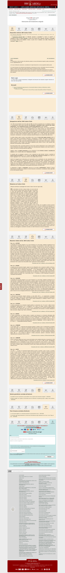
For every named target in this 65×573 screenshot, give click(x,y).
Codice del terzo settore (24, 517)
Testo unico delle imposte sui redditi (46, 530)
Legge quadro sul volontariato (45, 493)
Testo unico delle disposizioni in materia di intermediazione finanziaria (47, 521)
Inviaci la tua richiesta (17, 465)
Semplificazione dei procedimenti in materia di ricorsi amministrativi (47, 489)
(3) (15, 40)
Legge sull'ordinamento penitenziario (46, 500)
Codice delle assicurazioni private (25, 500)
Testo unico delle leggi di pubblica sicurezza (47, 515)
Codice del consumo (23, 498)
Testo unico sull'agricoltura (44, 524)
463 (17, 41)
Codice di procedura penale (24, 489)
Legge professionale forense (44, 475)
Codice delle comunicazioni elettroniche (27, 508)
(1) (42, 36)
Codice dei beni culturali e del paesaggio (27, 501)
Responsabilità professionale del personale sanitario (45, 483)
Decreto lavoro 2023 (23, 526)
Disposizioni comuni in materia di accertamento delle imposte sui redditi (46, 535)
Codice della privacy (23, 497)
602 (24, 36)
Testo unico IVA (42, 533)
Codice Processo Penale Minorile (25, 493)
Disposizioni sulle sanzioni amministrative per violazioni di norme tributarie (47, 543)
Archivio (44, 566)
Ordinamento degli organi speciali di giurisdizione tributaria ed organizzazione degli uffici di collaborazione (47, 545)
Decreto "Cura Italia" (23, 532)
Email (10, 435)
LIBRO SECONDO (25, 12)
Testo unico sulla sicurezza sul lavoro (46, 523)
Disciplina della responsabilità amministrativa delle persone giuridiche (46, 491)
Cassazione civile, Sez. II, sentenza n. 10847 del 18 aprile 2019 (43, 301)
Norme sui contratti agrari (44, 481)
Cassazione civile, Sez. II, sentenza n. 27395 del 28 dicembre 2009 (43, 335)
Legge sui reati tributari (43, 503)
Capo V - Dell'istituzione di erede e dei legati (43, 34)
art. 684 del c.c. (43, 223)
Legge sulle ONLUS (42, 494)
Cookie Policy (37, 566)
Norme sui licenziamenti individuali (25, 554)
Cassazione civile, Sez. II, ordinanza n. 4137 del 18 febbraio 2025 (43, 263)
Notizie (39, 30)
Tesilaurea (46, 30)
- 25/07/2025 (27, 413)
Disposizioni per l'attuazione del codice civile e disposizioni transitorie (28, 481)
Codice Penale (24, 9)
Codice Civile (10, 9)
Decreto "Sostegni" (22, 529)
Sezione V (22, 13)
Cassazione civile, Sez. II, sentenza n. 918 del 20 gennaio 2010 (43, 322)
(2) (52, 36)
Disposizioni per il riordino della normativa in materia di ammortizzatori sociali (27, 553)
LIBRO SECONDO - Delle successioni (21, 34)
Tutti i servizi (53, 9)
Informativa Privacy (32, 566)
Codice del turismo (22, 505)
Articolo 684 (34, 13)
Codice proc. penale (31, 9)
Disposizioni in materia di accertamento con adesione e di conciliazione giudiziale (47, 541)
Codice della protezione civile (25, 519)
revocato (25, 38)
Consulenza (53, 30)
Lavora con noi (32, 567)
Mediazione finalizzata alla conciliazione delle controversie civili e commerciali (46, 498)
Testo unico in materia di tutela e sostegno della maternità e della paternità (47, 505)
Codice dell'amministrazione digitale (26, 515)
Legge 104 (21, 542)
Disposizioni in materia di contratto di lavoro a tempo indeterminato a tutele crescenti (27, 548)
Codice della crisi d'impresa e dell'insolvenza (27, 520)
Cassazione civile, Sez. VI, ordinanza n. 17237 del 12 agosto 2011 (43, 311)
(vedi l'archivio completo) (33, 433)
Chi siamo (41, 566)
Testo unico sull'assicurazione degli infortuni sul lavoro (46, 517)
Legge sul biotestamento (24, 541)
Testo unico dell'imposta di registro (46, 532)
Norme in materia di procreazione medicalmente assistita (25, 539)
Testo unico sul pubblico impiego (45, 507)
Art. (15, 58)
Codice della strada (23, 494)
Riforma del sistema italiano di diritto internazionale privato (46, 502)
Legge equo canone (42, 486)
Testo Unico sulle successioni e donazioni (47, 529)
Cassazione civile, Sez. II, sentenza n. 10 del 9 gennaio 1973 (44, 380)
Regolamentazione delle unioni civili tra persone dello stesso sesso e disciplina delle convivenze (27, 536)
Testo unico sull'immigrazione (44, 512)
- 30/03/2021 (30, 396)
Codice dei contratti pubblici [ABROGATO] (26, 502)
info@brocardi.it (27, 566)
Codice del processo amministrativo (26, 504)
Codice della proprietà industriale (25, 513)
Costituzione (39, 9)
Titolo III (38, 12)
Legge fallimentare (42, 476)
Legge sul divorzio (22, 533)
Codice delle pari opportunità (25, 509)
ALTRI (43, 9)
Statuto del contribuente (44, 547)
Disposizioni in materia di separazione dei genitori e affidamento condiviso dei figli (27, 523)
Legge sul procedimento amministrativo (46, 487)
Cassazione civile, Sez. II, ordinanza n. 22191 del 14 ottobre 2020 (43, 292)
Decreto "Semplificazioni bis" (24, 528)
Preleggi (20, 479)
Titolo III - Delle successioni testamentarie (32, 34)
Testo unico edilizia (42, 511)
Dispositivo (12, 181)
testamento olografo (17, 36)
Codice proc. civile (17, 9)
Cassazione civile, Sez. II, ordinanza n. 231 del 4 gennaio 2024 (43, 275)
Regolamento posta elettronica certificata (47, 550)
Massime (32, 30)
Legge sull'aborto (22, 525)
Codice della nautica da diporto (25, 512)
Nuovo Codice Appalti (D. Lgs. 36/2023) (26, 476)
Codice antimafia (22, 516)
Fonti (13, 12)
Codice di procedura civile (24, 482)
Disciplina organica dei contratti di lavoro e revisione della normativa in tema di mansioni (27, 546)
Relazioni (25, 30)
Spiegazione (19, 30)
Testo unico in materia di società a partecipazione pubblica (45, 527)
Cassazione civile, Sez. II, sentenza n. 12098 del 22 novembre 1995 (42, 346)
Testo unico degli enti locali (44, 508)
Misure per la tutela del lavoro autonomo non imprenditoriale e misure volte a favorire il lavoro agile (28, 550)
